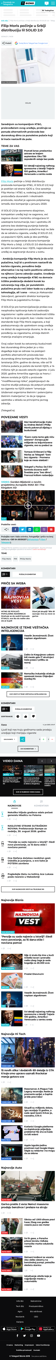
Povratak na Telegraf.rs (9, 3)
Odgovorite (9, 739)
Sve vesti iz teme (28, 694)
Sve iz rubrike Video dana (28, 792)
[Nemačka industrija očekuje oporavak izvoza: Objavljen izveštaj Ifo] (12, 680)
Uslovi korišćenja (39, 549)
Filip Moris (7, 181)
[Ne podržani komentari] (33, 716)
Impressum (29, 1345)
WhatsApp (33, 539)
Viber (42, 539)
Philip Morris (25, 559)
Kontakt (36, 1350)
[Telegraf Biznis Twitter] (24, 1335)
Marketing (19, 1345)
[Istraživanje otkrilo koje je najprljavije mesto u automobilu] (12, 1283)
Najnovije (12, 900)
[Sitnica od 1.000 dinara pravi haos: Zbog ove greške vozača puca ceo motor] (12, 1226)
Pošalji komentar (27, 574)
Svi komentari (28, 748)
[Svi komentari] (17, 716)
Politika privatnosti (24, 1350)
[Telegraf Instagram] (31, 1335)
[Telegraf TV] (38, 1335)
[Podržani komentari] (25, 716)
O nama (10, 1345)
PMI (15, 559)
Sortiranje (7, 716)
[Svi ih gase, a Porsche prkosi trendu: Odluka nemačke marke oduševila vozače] (12, 1245)
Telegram (5, 542)
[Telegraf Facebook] (17, 1335)
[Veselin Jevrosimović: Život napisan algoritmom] (12, 642)
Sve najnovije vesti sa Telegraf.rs (28, 889)
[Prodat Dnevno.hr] (12, 981)
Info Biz (4, 21)
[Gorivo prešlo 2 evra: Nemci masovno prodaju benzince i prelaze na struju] (28, 1186)
